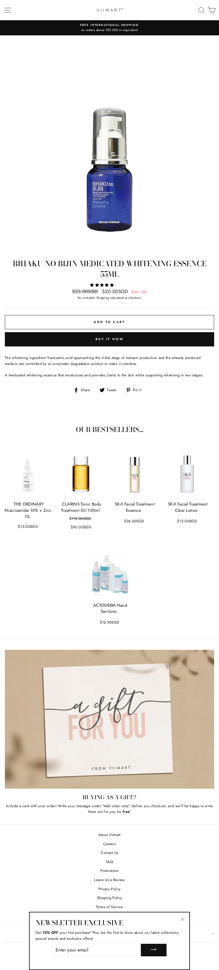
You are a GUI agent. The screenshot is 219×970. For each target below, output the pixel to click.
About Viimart (109, 834)
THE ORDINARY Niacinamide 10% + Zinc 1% (28, 510)
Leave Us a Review (109, 879)
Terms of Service (109, 907)
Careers (109, 844)
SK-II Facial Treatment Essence (135, 507)
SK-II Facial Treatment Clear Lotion (188, 507)
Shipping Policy (109, 897)
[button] (102, 285)
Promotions (109, 870)
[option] (109, 28)
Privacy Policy (109, 889)
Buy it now (109, 339)
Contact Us (109, 852)
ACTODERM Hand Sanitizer (110, 608)
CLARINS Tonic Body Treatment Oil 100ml (81, 507)
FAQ (109, 862)
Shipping (102, 297)
